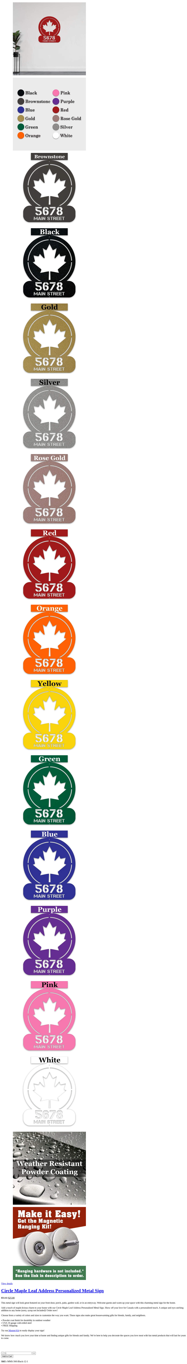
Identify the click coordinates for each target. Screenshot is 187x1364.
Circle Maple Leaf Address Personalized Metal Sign (52, 1290)
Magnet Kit (14, 1330)
